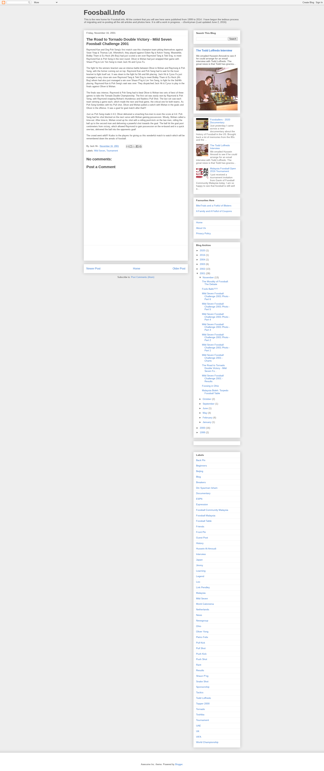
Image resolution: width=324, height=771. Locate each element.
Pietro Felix (202, 637)
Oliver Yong (202, 631)
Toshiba (200, 714)
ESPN (199, 498)
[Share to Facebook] (137, 146)
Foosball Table (204, 521)
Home (136, 268)
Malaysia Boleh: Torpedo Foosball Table (215, 392)
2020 (203, 250)
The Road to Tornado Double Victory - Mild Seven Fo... (214, 368)
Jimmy (199, 565)
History (200, 543)
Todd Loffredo (203, 698)
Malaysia (201, 593)
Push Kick (201, 653)
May (205, 412)
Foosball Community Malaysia (212, 510)
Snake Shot (202, 681)
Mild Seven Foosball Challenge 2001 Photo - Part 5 (216, 306)
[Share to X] (134, 146)
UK (197, 731)
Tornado (200, 709)
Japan (199, 559)
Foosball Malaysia (205, 515)
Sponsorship (202, 687)
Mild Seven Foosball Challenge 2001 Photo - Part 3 (216, 327)
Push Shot (201, 659)
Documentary (203, 493)
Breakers (201, 482)
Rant (198, 664)
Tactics (199, 692)
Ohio (198, 626)
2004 (203, 259)
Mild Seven (99, 150)
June (206, 408)
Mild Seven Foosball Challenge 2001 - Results (213, 378)
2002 (203, 268)
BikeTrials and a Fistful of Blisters (213, 205)
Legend (200, 576)
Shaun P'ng (202, 676)
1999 (203, 432)
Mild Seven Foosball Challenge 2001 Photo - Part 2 (216, 337)
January (207, 422)
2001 (203, 273)
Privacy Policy (203, 233)
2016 (203, 255)
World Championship (207, 742)
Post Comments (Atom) (142, 277)
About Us (201, 228)
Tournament (112, 150)
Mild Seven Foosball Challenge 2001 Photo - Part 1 (216, 347)
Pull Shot (201, 648)
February (208, 417)
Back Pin (200, 460)
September (209, 403)
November (208, 277)
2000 (203, 427)
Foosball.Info (104, 12)
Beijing (199, 471)
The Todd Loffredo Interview (214, 50)
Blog (198, 476)
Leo (198, 581)
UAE (198, 725)
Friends (200, 526)
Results (200, 670)
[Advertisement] (135, 253)
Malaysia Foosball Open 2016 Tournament (223, 170)
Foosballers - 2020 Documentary (220, 121)
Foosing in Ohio (210, 385)
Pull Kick (200, 642)
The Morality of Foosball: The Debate (215, 283)
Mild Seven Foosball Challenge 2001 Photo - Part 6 (216, 296)
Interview (201, 554)
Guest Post (202, 537)
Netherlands (202, 609)
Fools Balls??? (210, 289)
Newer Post (93, 268)
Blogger (178, 764)
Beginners (201, 465)
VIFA (198, 736)
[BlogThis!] (130, 146)
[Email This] (127, 146)
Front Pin (201, 532)
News (199, 615)
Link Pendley (203, 587)
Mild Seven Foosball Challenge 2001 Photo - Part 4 (216, 317)
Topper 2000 (203, 703)
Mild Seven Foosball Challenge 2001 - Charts (213, 358)
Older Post (179, 268)
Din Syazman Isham (207, 488)
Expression (202, 504)
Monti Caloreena (205, 604)
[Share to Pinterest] (140, 146)
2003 (203, 264)
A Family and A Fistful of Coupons (214, 211)
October (207, 399)
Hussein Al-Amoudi (206, 548)
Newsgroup (202, 620)
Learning (201, 570)
